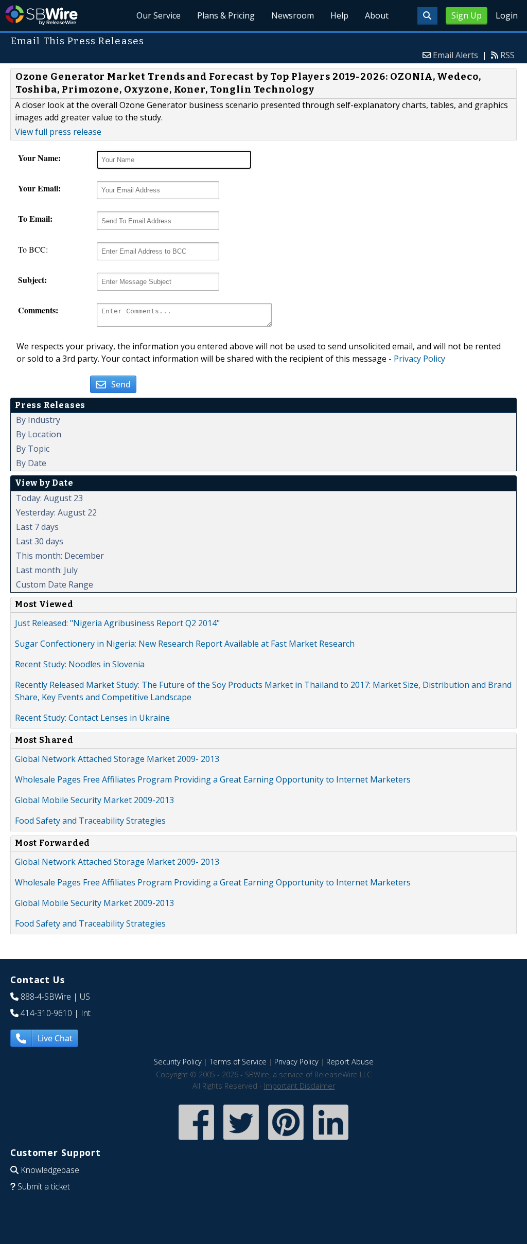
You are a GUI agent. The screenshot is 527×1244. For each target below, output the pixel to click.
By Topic (32, 448)
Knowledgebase (50, 1170)
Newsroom (292, 15)
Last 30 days (39, 541)
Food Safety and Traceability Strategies (90, 820)
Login (507, 15)
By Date (31, 463)
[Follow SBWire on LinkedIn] (330, 1141)
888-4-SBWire (46, 996)
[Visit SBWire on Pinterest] (286, 1141)
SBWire (41, 15)
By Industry (38, 419)
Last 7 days (37, 526)
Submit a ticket (43, 1186)
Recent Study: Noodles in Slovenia (80, 664)
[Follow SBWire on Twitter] (241, 1141)
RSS (507, 55)
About (377, 15)
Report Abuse (350, 1062)
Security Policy (178, 1062)
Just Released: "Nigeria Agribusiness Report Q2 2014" (117, 623)
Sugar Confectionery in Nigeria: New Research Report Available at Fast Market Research (185, 643)
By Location (38, 434)
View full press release (58, 131)
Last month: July (47, 570)
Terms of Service (238, 1062)
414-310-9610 (46, 1013)
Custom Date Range (54, 584)
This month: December (60, 555)
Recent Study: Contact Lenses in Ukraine (92, 717)
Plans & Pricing (226, 15)
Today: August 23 (49, 498)
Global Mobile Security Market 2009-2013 (94, 800)
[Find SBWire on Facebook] (196, 1141)
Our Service (158, 15)
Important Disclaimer (299, 1086)
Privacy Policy (419, 358)
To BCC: (33, 249)
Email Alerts (455, 55)
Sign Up (466, 15)
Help (339, 15)
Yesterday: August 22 (56, 512)
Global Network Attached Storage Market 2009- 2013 (117, 759)
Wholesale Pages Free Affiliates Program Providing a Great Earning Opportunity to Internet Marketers (213, 779)
